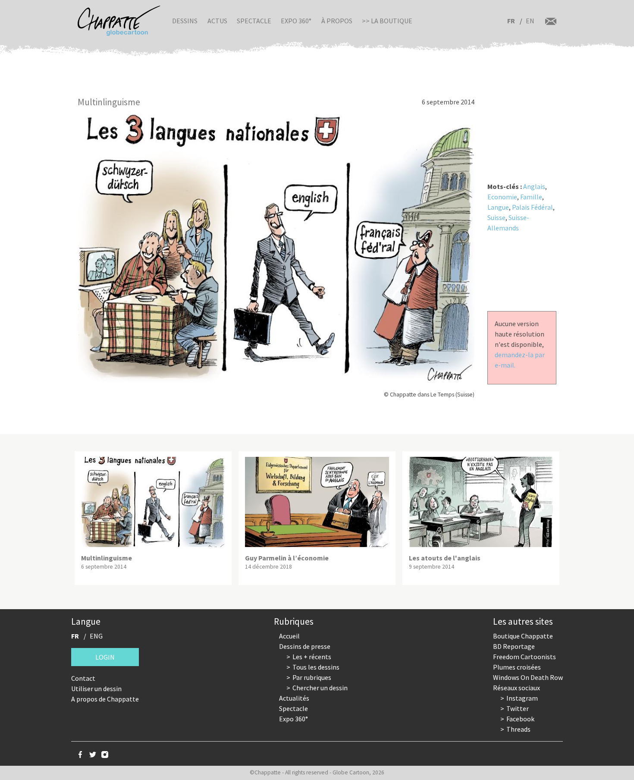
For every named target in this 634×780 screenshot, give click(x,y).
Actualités (294, 698)
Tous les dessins (315, 667)
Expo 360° (296, 20)
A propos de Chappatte (105, 699)
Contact (83, 678)
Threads (518, 729)
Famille (531, 196)
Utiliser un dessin (96, 688)
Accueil (289, 636)
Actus (217, 20)
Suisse (496, 217)
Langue (498, 207)
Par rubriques (311, 677)
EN (530, 20)
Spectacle (254, 20)
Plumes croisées (517, 667)
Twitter (517, 708)
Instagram (522, 698)
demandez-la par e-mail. (520, 359)
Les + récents (311, 656)
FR (511, 20)
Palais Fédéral (532, 207)
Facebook (520, 718)
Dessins (185, 20)
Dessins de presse (304, 646)
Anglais (534, 186)
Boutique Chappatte (523, 636)
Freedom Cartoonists (524, 656)
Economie (502, 196)
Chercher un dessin (320, 687)
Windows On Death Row (528, 677)
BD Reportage (514, 646)
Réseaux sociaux (516, 687)
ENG (96, 636)
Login (105, 657)
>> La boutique (387, 20)
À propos (336, 20)
